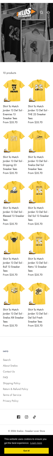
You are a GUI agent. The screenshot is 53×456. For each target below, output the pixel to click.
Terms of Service (12, 395)
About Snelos (10, 366)
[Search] (41, 12)
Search (7, 360)
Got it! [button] (26, 450)
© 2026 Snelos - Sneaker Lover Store (26, 431)
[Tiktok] (34, 417)
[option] (26, 32)
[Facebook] (18, 417)
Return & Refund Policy (15, 389)
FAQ (5, 377)
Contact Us (9, 371)
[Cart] (48, 12)
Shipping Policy (11, 383)
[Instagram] (26, 417)
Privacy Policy (10, 401)
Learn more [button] (36, 443)
